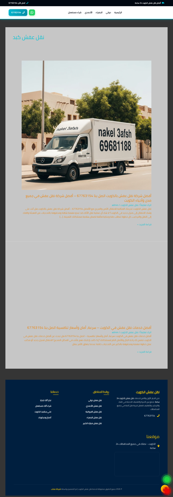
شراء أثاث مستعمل (43, 406)
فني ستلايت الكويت (43, 412)
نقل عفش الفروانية (94, 412)
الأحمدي (88, 12)
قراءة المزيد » (144, 224)
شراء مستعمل (74, 12)
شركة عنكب (56, 489)
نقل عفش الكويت (129, 205)
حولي (108, 12)
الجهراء (99, 12)
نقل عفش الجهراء (94, 417)
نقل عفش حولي (95, 400)
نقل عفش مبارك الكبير (92, 423)
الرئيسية (118, 12)
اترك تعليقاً (145, 205)
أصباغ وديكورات (44, 417)
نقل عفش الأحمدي (94, 406)
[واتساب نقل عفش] (32, 12)
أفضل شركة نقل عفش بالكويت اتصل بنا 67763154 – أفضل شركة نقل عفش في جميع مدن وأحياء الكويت (88, 198)
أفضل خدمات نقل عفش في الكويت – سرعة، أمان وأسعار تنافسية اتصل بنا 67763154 (89, 327)
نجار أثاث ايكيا (45, 400)
